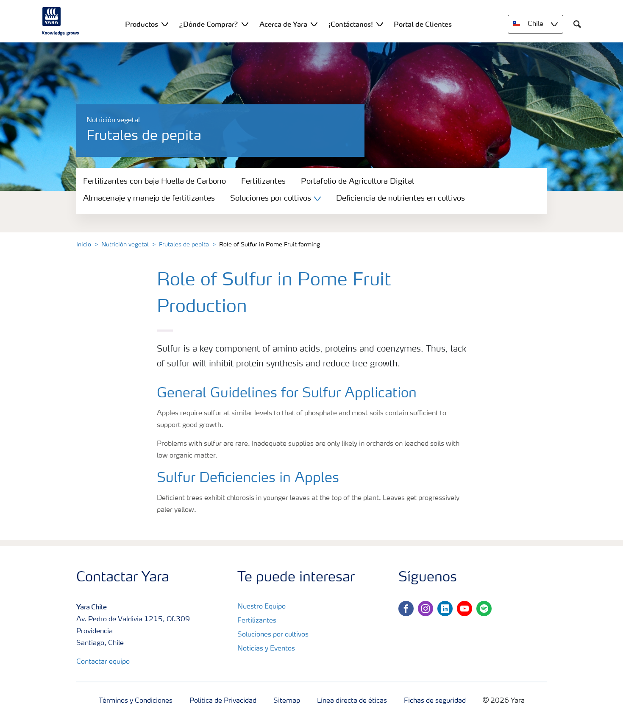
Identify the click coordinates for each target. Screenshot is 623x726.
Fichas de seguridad (435, 701)
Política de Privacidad (222, 701)
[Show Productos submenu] (164, 24)
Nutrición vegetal (125, 245)
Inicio (83, 245)
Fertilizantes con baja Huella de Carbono (154, 181)
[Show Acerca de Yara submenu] (314, 24)
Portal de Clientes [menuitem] (423, 24)
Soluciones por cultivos (273, 634)
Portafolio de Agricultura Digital (357, 181)
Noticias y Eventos (266, 648)
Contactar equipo (103, 662)
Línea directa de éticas (352, 701)
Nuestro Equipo (261, 606)
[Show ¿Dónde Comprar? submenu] (245, 24)
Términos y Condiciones (135, 701)
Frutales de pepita (184, 245)
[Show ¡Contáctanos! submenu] (379, 24)
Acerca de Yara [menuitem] (283, 24)
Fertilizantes (263, 181)
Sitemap (286, 701)
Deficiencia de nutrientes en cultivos (400, 198)
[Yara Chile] (60, 21)
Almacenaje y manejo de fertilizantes (149, 198)
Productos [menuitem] (141, 24)
